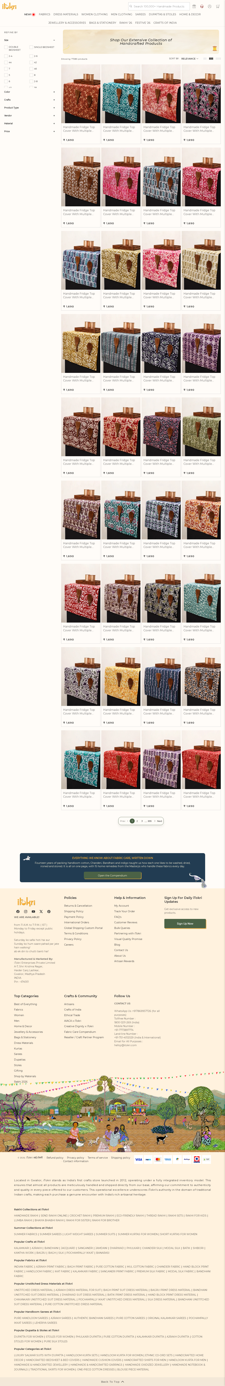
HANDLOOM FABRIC (39, 1271)
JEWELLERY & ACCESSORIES (67, 22)
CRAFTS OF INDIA (165, 22)
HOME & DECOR (190, 14)
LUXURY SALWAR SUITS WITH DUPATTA (38, 1355)
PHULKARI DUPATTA (88, 1336)
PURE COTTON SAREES (130, 1318)
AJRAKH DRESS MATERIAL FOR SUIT (78, 1290)
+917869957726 (141, 1011)
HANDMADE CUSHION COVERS (101, 1360)
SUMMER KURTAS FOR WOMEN (138, 1234)
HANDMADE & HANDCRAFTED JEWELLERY (41, 1364)
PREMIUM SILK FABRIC (151, 1271)
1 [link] (132, 821)
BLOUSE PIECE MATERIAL (133, 1369)
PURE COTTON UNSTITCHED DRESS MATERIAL (74, 1304)
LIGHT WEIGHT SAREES (78, 1234)
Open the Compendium (112, 875)
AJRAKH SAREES (61, 1318)
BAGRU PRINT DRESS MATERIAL (170, 1290)
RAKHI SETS (175, 1215)
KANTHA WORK (24, 1252)
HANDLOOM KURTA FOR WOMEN (121, 1355)
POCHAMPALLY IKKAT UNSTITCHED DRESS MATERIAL (111, 1299)
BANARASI (102, 1252)
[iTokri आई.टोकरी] (9, 6)
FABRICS (44, 14)
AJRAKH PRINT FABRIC (50, 1266)
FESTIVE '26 (142, 22)
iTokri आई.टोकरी (34, 1157)
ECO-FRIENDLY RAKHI (130, 1215)
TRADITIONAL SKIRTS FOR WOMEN (52, 1369)
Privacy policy (75, 1157)
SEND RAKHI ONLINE (54, 1215)
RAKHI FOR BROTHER (105, 1220)
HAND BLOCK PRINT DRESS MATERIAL (172, 1294)
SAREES (140, 14)
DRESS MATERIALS (65, 14)
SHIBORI (198, 1248)
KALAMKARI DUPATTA (150, 1336)
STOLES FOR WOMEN (59, 1336)
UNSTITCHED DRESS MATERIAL (33, 1290)
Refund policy (55, 1157)
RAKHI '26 (125, 22)
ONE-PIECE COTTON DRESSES (96, 1369)
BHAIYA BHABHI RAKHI (49, 1220)
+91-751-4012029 (124, 1037)
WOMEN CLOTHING (94, 14)
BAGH (52, 1252)
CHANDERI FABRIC (168, 1266)
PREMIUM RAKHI (103, 1215)
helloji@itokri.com (125, 1045)
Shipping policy (120, 1157)
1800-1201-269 (122, 1022)
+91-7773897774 (123, 1030)
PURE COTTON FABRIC (110, 1266)
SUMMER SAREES (51, 1234)
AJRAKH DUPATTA (178, 1336)
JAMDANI (101, 1248)
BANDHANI (51, 1248)
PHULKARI (133, 1248)
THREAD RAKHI (156, 1215)
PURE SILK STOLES (56, 1341)
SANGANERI (85, 1248)
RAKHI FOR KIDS (196, 1215)
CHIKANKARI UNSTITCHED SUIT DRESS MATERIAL (45, 1299)
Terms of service (98, 1157)
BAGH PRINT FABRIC (80, 1266)
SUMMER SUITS (105, 1234)
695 (150, 821)
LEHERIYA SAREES (45, 1322)
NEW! (27, 14)
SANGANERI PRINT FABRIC (117, 1271)
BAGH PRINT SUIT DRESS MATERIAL (125, 1290)
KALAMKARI (21, 1248)
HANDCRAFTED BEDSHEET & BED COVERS (53, 1360)
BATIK (186, 1248)
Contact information (75, 1161)
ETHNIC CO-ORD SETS (159, 1355)
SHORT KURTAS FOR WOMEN (178, 1234)
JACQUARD (68, 1248)
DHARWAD (117, 1248)
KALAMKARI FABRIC (85, 1271)
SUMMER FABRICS (26, 1234)
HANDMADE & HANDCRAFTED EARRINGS (96, 1364)
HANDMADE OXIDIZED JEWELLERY (147, 1364)
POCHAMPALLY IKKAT (80, 1252)
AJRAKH (37, 1248)
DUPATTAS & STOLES (162, 14)
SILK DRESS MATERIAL (162, 1299)
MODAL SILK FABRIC (181, 1271)
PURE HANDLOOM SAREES (31, 1318)
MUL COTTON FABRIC (140, 1266)
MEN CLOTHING (121, 14)
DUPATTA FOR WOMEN (28, 1336)
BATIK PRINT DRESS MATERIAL (126, 1294)
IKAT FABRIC (62, 1271)
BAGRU (41, 1252)
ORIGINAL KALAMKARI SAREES (167, 1318)
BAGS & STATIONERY (102, 22)
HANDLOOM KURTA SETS (82, 1355)
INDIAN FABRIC (23, 1266)
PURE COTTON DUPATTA (119, 1336)
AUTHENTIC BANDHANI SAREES (94, 1318)
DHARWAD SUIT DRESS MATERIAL (83, 1294)
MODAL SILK (172, 1248)
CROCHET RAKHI (80, 1215)
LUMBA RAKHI (23, 1220)
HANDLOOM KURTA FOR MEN (187, 1360)
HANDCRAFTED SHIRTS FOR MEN (145, 1360)
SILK (61, 1252)
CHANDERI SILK (152, 1248)
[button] (218, 6)
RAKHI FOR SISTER (78, 1220)
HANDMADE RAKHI (26, 1215)
